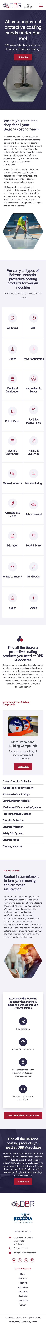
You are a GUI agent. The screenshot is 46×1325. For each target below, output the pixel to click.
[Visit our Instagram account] (32, 1260)
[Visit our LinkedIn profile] (26, 1260)
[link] (23, 1252)
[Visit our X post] (14, 1260)
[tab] (23, 703)
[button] (40, 5)
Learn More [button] (23, 766)
